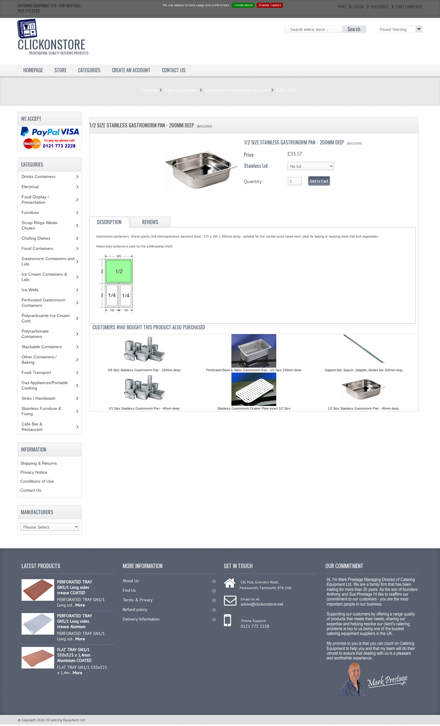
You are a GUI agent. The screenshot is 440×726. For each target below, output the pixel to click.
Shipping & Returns (38, 463)
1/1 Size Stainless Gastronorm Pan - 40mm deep (144, 408)
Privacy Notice (33, 472)
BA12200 (285, 90)
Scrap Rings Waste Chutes (39, 225)
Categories (89, 70)
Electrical (36, 186)
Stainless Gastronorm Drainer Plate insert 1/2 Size (253, 408)
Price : (250, 154)
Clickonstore (53, 45)
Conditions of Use (37, 481)
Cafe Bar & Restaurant (38, 427)
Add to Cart (319, 181)
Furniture (35, 212)
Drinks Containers (43, 176)
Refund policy (135, 609)
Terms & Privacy (138, 600)
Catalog (149, 90)
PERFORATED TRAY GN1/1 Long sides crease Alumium (74, 621)
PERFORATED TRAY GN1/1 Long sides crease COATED (74, 587)
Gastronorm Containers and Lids (237, 90)
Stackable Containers (45, 346)
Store (60, 70)
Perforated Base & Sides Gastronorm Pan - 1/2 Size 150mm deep (253, 370)
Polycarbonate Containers (36, 334)
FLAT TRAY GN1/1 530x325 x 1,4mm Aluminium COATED (74, 655)
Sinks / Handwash (44, 398)
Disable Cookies (270, 5)
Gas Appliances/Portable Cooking (45, 385)
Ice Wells (33, 289)
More (80, 605)
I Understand (243, 5)
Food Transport (42, 372)
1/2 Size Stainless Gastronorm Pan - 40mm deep (363, 408)
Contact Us (30, 490)
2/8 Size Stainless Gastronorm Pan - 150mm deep (144, 370)
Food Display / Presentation (38, 199)
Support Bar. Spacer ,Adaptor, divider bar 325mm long (363, 370)
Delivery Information (141, 619)
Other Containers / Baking (39, 359)
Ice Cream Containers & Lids (44, 277)
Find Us (129, 590)
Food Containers (181, 90)
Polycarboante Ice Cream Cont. (46, 318)
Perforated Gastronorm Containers (44, 303)
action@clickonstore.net (262, 604)
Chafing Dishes (40, 238)
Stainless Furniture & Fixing (41, 411)
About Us (131, 580)
